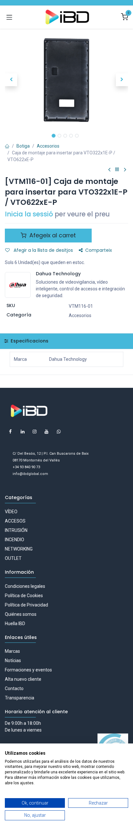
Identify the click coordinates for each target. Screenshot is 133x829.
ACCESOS (15, 521)
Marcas (12, 651)
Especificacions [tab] (28, 341)
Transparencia (19, 697)
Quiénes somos (20, 614)
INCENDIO (14, 539)
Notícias (13, 660)
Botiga (23, 146)
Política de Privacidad (26, 604)
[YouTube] (46, 431)
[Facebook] (10, 431)
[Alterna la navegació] (9, 17)
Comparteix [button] (98, 250)
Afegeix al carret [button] (52, 235)
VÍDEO (11, 511)
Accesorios (48, 146)
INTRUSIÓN (16, 530)
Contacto (14, 688)
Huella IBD (15, 623)
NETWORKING (19, 548)
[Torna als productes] (117, 169)
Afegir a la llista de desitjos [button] (42, 250)
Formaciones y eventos (28, 669)
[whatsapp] (58, 431)
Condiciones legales (25, 586)
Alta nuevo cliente (23, 679)
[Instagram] (34, 431)
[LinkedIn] (22, 431)
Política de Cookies (24, 595)
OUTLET (13, 558)
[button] (11, 79)
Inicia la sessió (29, 214)
